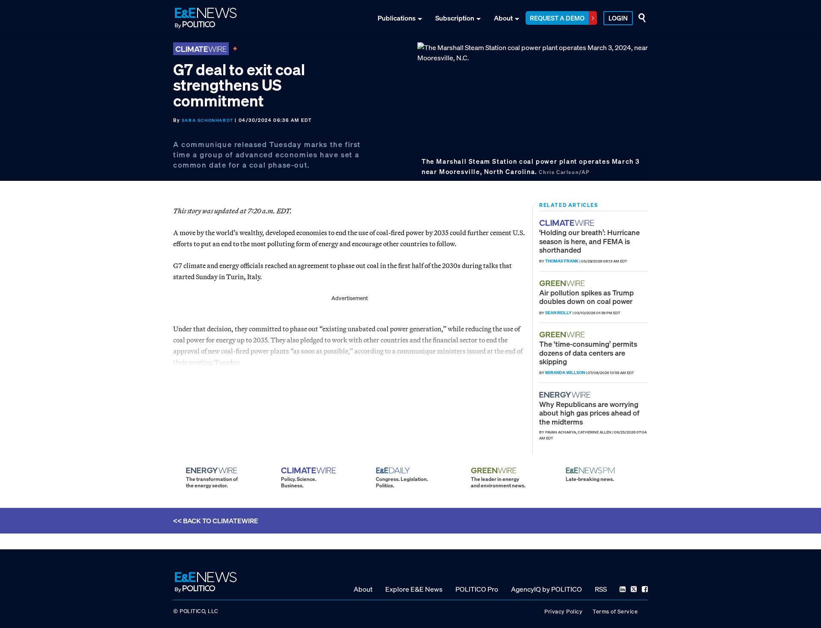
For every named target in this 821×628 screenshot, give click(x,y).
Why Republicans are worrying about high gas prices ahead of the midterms (589, 413)
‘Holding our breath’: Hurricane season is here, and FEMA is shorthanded (589, 241)
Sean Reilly (558, 312)
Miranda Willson (565, 372)
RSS (601, 589)
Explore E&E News (414, 589)
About (503, 18)
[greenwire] (563, 283)
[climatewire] (568, 223)
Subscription (454, 18)
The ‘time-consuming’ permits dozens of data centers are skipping (588, 352)
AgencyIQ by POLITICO (546, 589)
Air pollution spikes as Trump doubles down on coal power (586, 297)
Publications (397, 18)
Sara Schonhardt (207, 120)
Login (618, 18)
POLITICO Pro (476, 589)
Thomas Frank (562, 261)
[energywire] (566, 395)
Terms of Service (615, 611)
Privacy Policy (563, 611)
